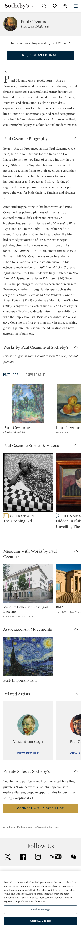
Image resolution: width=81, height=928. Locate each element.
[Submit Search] (44, 6)
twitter (8, 857)
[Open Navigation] (76, 6)
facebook (23, 857)
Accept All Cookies (40, 920)
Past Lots (10, 375)
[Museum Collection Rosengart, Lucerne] (28, 584)
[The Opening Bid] (28, 483)
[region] (40, 899)
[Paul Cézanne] (28, 403)
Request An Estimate (40, 55)
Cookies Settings (40, 909)
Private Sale (35, 375)
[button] (40, 71)
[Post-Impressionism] (28, 657)
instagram (38, 857)
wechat (73, 857)
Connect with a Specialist (40, 808)
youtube (56, 856)
